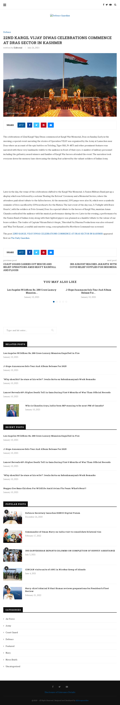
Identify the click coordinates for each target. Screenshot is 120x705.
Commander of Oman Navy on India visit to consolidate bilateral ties (63, 531)
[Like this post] (22, 125)
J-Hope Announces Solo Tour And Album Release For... (88, 291)
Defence (7, 32)
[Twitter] (107, 4)
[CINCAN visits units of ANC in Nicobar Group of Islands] (12, 574)
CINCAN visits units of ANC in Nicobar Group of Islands (55, 569)
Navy (8, 652)
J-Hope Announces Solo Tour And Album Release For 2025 (34, 366)
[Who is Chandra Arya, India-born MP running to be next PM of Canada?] (12, 410)
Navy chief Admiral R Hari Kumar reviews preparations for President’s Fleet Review (67, 590)
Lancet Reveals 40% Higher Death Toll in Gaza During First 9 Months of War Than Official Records (56, 392)
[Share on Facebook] (29, 125)
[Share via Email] (51, 125)
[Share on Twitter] (36, 125)
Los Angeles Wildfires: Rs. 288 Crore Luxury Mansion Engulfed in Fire (41, 353)
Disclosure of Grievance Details (60, 692)
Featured (10, 646)
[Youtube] (110, 4)
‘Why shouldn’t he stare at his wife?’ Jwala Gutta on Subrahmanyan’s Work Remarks (49, 379)
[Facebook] (103, 4)
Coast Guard (12, 632)
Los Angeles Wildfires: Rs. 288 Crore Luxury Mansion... (31, 291)
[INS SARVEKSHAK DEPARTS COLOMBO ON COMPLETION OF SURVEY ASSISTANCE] (12, 555)
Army (8, 625)
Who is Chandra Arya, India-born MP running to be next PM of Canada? (64, 405)
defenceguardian (82, 700)
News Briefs (11, 659)
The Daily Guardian (20, 237)
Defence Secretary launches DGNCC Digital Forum (52, 513)
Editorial (18, 47)
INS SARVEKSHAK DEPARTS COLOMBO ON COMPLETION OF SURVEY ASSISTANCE (70, 550)
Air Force (10, 618)
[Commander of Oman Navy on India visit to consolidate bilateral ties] (12, 536)
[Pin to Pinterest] (43, 125)
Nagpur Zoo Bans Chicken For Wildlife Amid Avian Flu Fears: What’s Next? (44, 488)
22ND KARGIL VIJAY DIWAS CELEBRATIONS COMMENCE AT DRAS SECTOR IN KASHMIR (58, 233)
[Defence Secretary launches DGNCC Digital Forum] (12, 518)
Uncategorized (13, 666)
